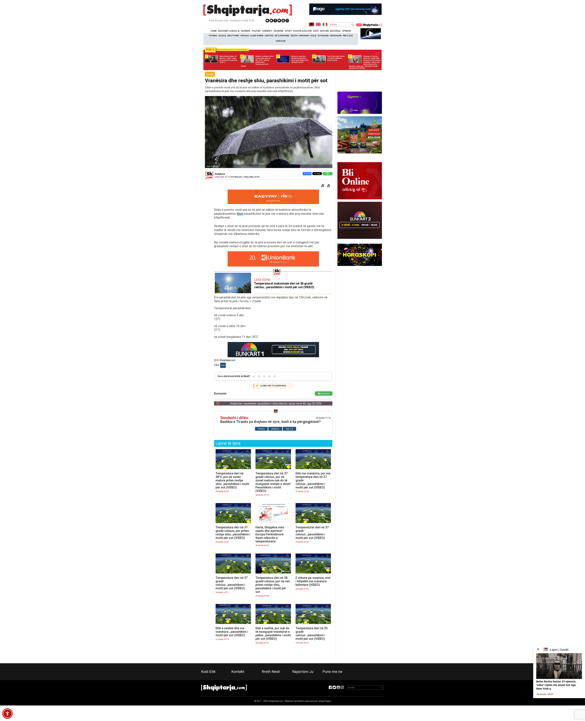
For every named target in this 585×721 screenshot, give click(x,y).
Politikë (256, 31)
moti (223, 365)
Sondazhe (281, 41)
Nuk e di (289, 429)
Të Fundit (213, 36)
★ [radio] (254, 376)
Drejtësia (275, 429)
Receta (294, 36)
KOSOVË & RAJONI (302, 31)
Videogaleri (335, 36)
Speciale (244, 36)
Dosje (313, 36)
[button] (7, 713)
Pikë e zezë (348, 36)
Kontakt (237, 671)
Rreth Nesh (271, 671)
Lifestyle (269, 36)
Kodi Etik (208, 671)
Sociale (222, 36)
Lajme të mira (257, 36)
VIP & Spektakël (282, 36)
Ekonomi (278, 31)
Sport (288, 31)
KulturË (324, 31)
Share (308, 173)
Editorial (335, 31)
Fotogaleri (323, 36)
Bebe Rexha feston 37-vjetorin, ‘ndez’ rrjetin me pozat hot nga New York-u (556, 685)
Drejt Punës (233, 36)
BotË (316, 31)
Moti (240, 213)
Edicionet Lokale (227, 31)
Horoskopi (304, 36)
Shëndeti (267, 31)
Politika (261, 429)
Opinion (346, 31)
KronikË (245, 31)
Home (214, 31)
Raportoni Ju (303, 671)
